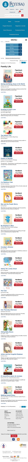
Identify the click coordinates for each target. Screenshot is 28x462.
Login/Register (19, 412)
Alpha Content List (11, 430)
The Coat (4, 290)
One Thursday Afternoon (9, 310)
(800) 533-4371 (8, 451)
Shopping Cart (12, 12)
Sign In (17, 9)
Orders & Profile (19, 414)
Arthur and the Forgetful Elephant (12, 354)
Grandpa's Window (7, 247)
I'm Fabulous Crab (7, 182)
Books (9, 21)
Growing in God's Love (8, 109)
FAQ (5, 417)
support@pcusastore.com (7, 452)
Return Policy (18, 418)
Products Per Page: (14, 60)
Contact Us (12, 9)
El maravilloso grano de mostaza (11, 376)
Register (21, 9)
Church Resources (7, 30)
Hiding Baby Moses (7, 332)
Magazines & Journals (20, 25)
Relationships (12, 54)
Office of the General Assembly (14, 427)
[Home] (13, 7)
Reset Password (19, 415)
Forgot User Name (20, 417)
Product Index (7, 418)
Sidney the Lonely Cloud (9, 268)
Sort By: (2, 58)
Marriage (12, 48)
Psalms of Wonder (7, 158)
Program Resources (7, 25)
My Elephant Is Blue (7, 225)
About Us (6, 414)
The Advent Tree (6, 135)
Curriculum (17, 21)
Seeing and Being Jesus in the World (13, 84)
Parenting (12, 51)
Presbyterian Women (20, 30)
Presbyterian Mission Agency (13, 424)
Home (7, 9)
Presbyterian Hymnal (14, 34)
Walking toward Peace (8, 395)
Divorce (11, 45)
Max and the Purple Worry (9, 204)
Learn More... (3, 92)
